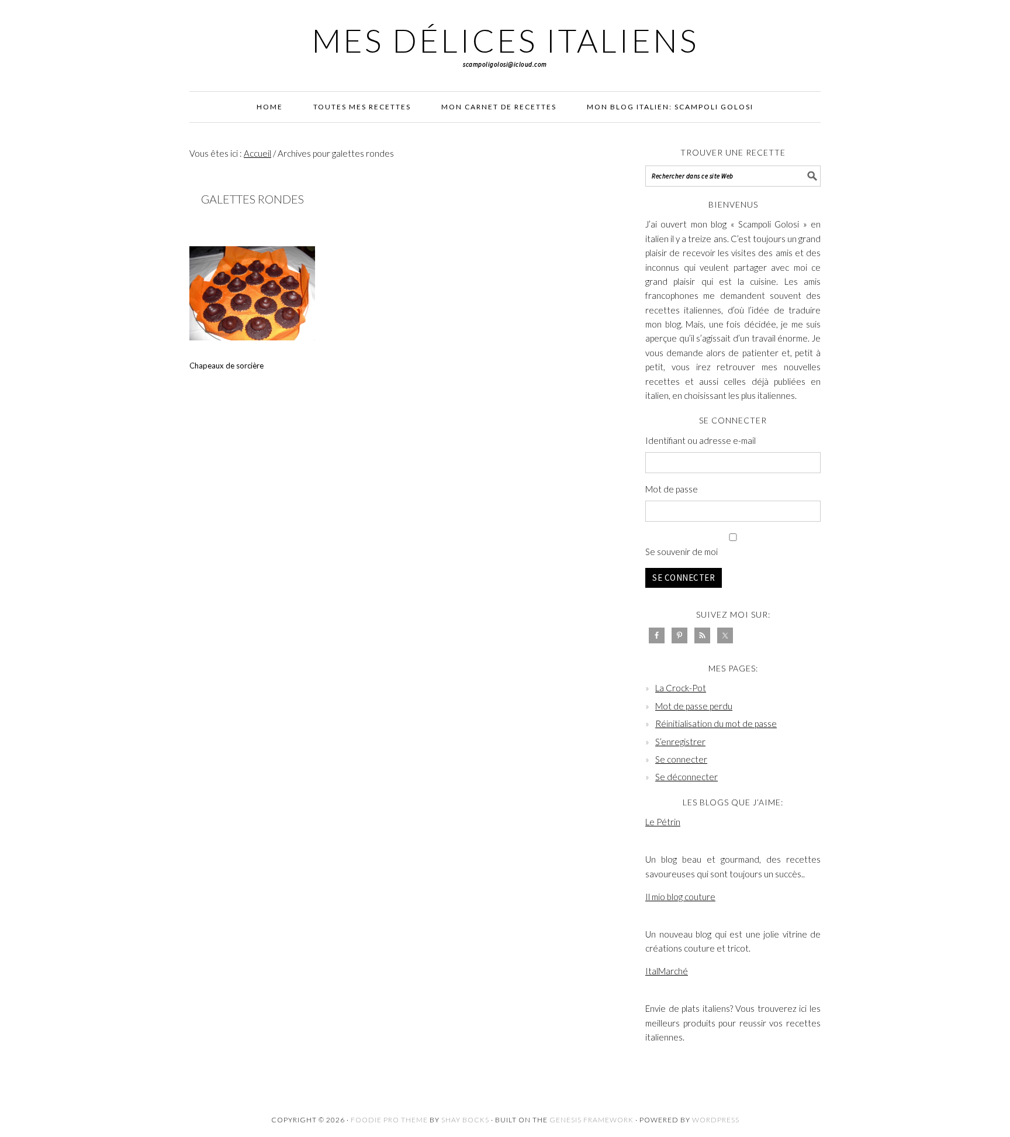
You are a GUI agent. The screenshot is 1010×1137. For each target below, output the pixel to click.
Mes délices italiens (505, 40)
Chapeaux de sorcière (226, 365)
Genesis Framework (591, 1119)
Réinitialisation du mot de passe (716, 723)
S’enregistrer (680, 741)
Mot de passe (671, 489)
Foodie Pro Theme (389, 1119)
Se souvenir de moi (681, 551)
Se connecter (683, 577)
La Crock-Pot (680, 688)
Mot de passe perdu (693, 706)
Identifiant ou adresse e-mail (700, 440)
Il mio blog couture (680, 896)
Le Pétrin (662, 821)
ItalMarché (666, 971)
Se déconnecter (686, 776)
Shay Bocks (465, 1119)
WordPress (715, 1119)
